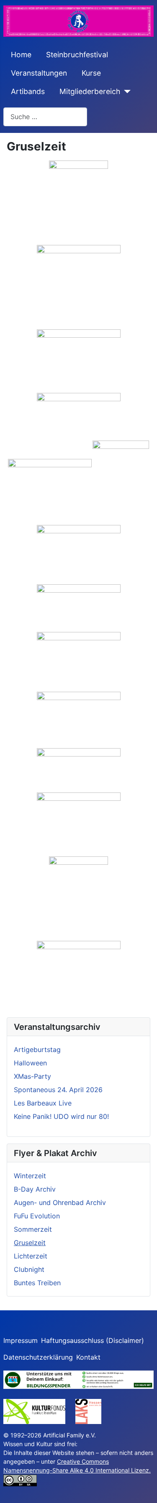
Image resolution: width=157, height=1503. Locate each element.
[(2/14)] (79, 287)
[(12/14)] (79, 824)
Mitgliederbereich (89, 91)
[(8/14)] (79, 607)
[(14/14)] (79, 972)
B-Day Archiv (35, 1189)
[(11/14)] (79, 770)
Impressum (20, 1340)
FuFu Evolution (37, 1216)
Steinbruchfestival (77, 54)
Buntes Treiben (37, 1283)
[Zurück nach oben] (142, 1487)
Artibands (28, 91)
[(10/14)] (79, 719)
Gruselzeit (30, 1242)
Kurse (91, 73)
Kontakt (88, 1357)
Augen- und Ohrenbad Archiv (60, 1202)
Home (21, 54)
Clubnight (29, 1269)
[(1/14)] (78, 202)
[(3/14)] (79, 360)
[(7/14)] (79, 554)
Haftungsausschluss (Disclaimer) (92, 1340)
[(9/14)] (79, 661)
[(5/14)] (50, 482)
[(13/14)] (78, 898)
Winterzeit (30, 1176)
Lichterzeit (30, 1256)
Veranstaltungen (39, 73)
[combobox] (45, 116)
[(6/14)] (121, 482)
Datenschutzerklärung (38, 1357)
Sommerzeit (33, 1229)
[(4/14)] (79, 416)
